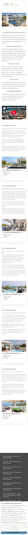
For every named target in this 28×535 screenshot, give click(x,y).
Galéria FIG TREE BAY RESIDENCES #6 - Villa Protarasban (12, 462)
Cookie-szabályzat (21, 523)
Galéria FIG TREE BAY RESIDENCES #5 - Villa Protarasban (12, 467)
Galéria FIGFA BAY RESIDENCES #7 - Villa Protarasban (12, 457)
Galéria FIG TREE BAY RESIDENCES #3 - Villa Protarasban (12, 478)
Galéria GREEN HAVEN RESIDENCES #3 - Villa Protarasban (13, 489)
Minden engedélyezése (14, 532)
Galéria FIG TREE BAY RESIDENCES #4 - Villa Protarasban (12, 473)
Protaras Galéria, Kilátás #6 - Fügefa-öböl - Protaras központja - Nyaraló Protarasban (12, 495)
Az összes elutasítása (14, 529)
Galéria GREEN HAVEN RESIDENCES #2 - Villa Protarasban (13, 483)
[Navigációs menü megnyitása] (25, 4)
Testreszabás (14, 526)
